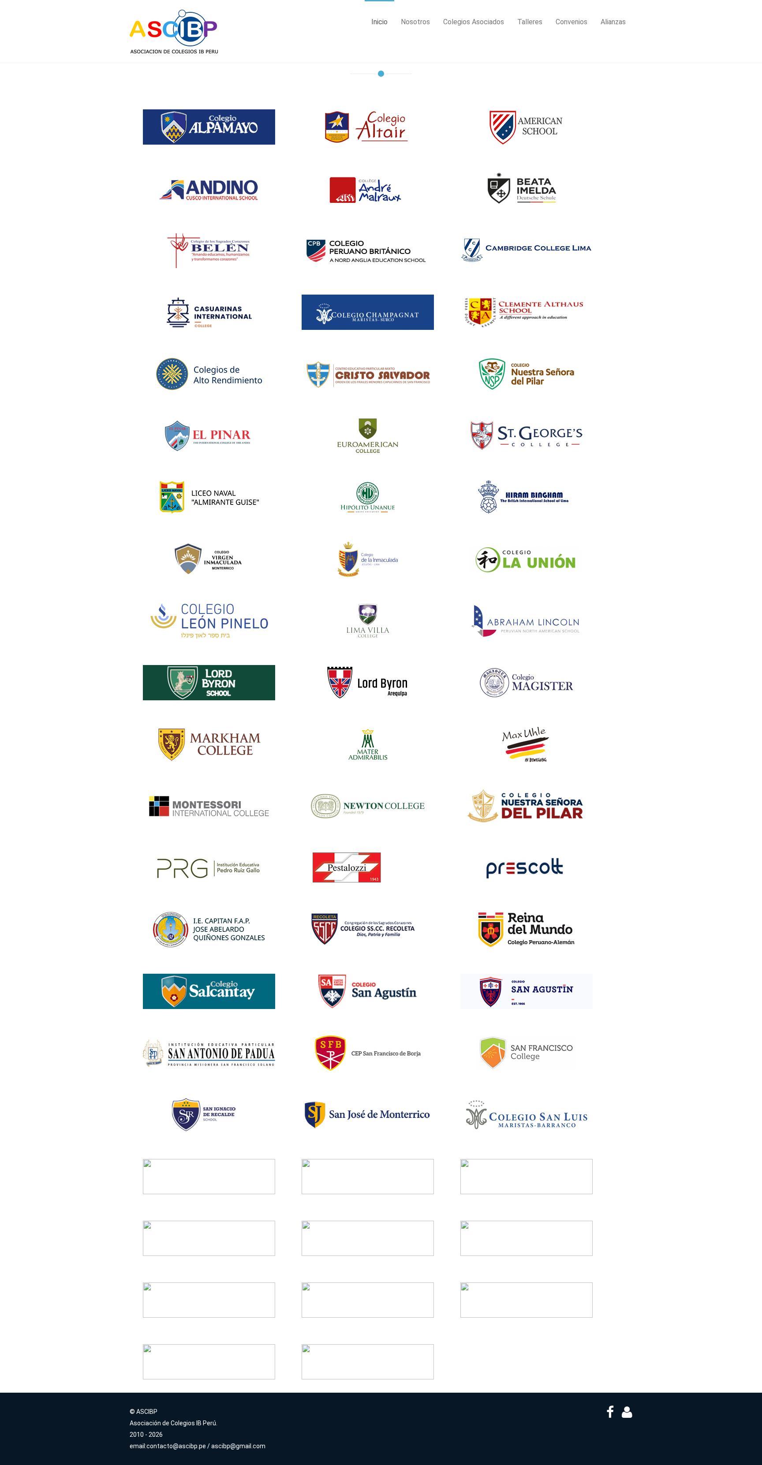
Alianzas (613, 22)
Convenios (571, 22)
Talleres (529, 22)
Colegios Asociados (473, 22)
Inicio (379, 22)
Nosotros (415, 22)
